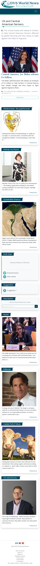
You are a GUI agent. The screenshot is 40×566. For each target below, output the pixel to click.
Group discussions (13, 273)
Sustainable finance (11, 199)
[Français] (17, 544)
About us (20, 552)
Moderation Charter (20, 556)
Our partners (20, 561)
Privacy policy (20, 558)
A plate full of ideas (11, 424)
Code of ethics (20, 559)
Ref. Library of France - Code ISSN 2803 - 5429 (20, 563)
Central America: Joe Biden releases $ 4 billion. (20, 75)
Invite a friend (11, 277)
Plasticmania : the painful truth (16, 109)
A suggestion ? (11, 290)
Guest (6, 314)
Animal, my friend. (11, 149)
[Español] (23, 544)
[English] (20, 544)
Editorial (7, 369)
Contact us (20, 554)
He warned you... (10, 478)
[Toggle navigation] (35, 11)
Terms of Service (20, 551)
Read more (33, 362)
